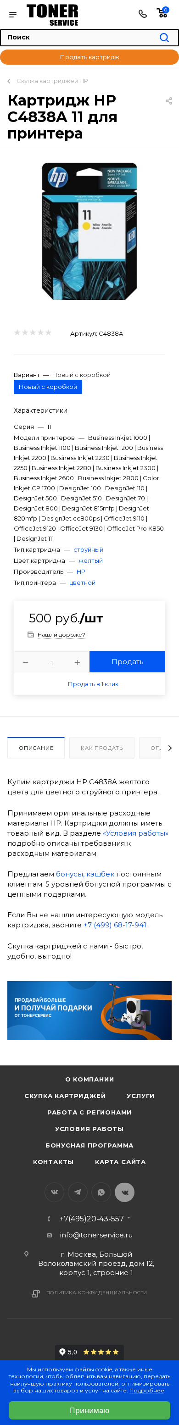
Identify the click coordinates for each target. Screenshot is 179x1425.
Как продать (102, 748)
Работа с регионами (89, 1112)
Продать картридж (89, 57)
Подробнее (146, 1390)
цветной (82, 582)
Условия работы (89, 1128)
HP (81, 571)
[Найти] (164, 38)
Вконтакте (54, 1192)
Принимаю (89, 1410)
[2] (24, 333)
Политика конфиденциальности (97, 1293)
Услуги (141, 1095)
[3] (32, 333)
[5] (48, 333)
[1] (17, 333)
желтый (90, 560)
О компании (89, 1079)
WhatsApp (101, 1192)
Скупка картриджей (65, 1095)
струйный (88, 549)
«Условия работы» (135, 833)
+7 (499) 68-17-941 (115, 924)
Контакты (53, 1161)
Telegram (78, 1192)
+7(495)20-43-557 (92, 1219)
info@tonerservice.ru (96, 1235)
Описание (36, 748)
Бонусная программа (89, 1145)
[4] (40, 333)
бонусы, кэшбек (85, 874)
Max (124, 1192)
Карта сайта (120, 1161)
